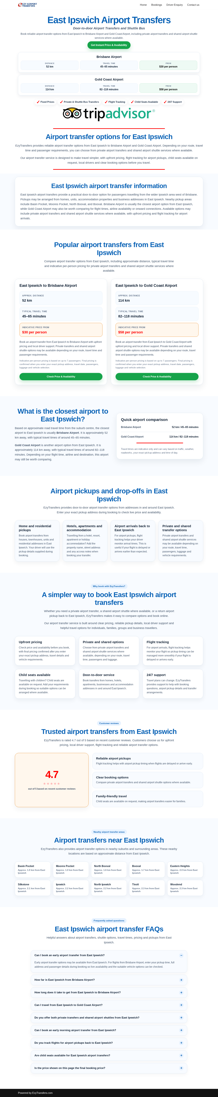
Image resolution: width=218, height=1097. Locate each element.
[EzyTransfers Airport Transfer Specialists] (27, 5)
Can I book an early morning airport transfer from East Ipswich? (75, 1030)
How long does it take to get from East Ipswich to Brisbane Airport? (77, 992)
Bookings (156, 5)
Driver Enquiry (174, 5)
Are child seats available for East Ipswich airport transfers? (72, 1055)
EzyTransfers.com (42, 1093)
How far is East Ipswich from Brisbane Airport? (64, 979)
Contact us (193, 5)
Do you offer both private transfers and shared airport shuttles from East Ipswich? (86, 1017)
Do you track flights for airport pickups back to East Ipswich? (73, 1042)
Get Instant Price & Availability (109, 45)
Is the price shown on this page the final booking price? (69, 1068)
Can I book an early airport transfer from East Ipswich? (69, 955)
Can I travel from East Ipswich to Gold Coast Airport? (68, 1005)
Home (143, 5)
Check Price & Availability (61, 376)
